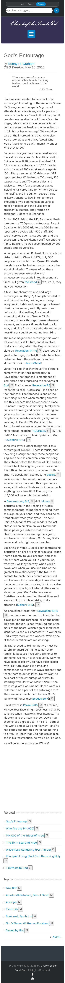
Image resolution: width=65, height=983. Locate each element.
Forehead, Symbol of (19, 916)
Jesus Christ (33, 363)
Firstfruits (12, 909)
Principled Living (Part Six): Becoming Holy (33, 856)
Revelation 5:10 (14, 439)
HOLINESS (39, 430)
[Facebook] (32, 974)
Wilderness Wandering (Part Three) (28, 849)
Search (31, 4)
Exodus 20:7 (40, 698)
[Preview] (39, 282)
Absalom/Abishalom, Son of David (27, 895)
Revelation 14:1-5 (26, 350)
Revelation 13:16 (47, 610)
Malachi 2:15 (25, 604)
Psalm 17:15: (30, 705)
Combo (41, 4)
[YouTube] (32, 978)
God (6, 385)
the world (31, 282)
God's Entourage (16, 821)
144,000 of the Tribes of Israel (25, 835)
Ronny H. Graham (21, 64)
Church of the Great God (32, 24)
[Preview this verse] (39, 350)
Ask (22, 4)
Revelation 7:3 (41, 385)
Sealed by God (15, 930)
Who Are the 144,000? (20, 828)
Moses (45, 501)
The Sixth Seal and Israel (21, 842)
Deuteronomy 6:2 (18, 501)
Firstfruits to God (17, 867)
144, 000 (11, 888)
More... (57, 937)
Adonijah (11, 902)
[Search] (56, 10)
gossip (51, 474)
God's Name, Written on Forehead (27, 923)
